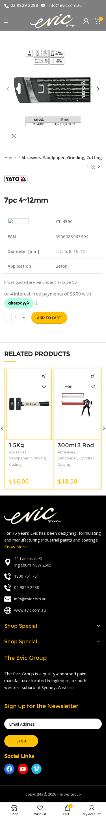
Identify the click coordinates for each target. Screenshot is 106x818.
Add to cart (49, 317)
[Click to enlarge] (14, 136)
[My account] (86, 21)
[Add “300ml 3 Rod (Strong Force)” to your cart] (93, 377)
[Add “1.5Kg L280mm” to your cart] (44, 377)
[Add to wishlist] (44, 387)
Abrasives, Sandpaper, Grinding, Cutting (61, 157)
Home (10, 157)
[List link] (53, 562)
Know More (15, 547)
